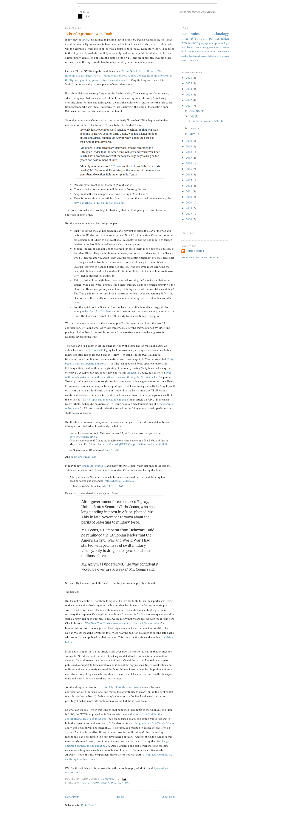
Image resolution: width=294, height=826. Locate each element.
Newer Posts (72, 797)
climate (192, 51)
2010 (189, 197)
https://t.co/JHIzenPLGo (84, 437)
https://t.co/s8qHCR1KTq (117, 444)
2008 (189, 208)
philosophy (223, 51)
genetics (184, 60)
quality (184, 55)
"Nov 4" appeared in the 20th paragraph (105, 399)
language (203, 55)
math (206, 51)
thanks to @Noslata (94, 466)
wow (184, 43)
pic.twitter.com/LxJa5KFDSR (150, 444)
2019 (189, 146)
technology (220, 33)
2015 (189, 169)
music (191, 60)
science (197, 47)
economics (190, 33)
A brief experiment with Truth (88, 33)
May (192, 134)
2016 (189, 163)
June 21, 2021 (113, 450)
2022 (189, 100)
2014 (189, 174)
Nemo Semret (195, 251)
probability (186, 47)
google (225, 47)
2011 (189, 191)
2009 (189, 202)
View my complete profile (200, 257)
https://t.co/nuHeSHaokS (119, 481)
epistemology (221, 43)
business (193, 43)
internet (187, 38)
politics (214, 38)
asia (196, 60)
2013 (189, 180)
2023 (189, 94)
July (192, 116)
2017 (189, 158)
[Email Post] (124, 779)
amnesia (131, 372)
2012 (189, 186)
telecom (212, 55)
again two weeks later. (83, 456)
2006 (189, 219)
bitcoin (200, 51)
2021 (189, 106)
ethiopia (94, 783)
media (105, 783)
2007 (189, 214)
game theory (213, 47)
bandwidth (194, 55)
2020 (189, 141)
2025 (189, 83)
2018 (189, 152)
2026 (189, 78)
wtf (217, 55)
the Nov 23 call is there (97, 311)
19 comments (110, 779)
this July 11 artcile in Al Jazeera (121, 687)
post (85, 39)
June (192, 128)
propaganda (120, 783)
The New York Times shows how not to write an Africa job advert (123, 623)
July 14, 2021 (117, 486)
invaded (97, 350)
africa (81, 783)
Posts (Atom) (88, 805)
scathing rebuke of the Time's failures (152, 723)
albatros (225, 56)
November (195, 111)
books (184, 51)
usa (204, 47)
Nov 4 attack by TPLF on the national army (99, 203)
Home (120, 797)
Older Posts (168, 797)
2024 (189, 89)
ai (220, 56)
